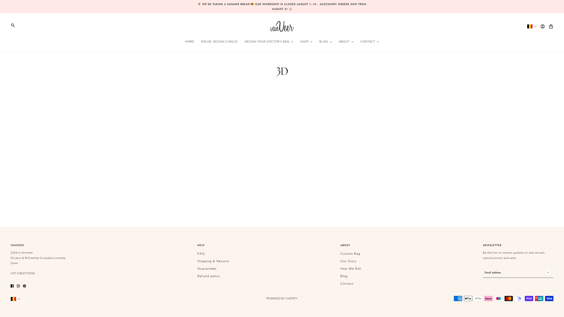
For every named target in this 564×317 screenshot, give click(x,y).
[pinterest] (24, 286)
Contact (347, 284)
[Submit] (548, 273)
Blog (344, 276)
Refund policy (208, 276)
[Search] (13, 25)
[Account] (542, 26)
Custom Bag (350, 254)
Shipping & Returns (213, 261)
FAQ (201, 254)
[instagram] (18, 286)
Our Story (348, 261)
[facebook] (12, 286)
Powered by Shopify (282, 298)
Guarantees (207, 269)
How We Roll (350, 269)
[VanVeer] (282, 26)
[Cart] (551, 26)
